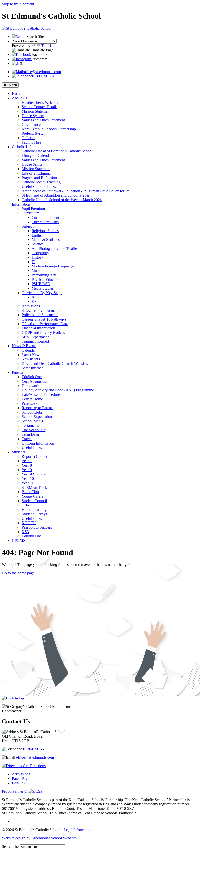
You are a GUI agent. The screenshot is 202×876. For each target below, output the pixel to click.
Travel (27, 439)
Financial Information (38, 328)
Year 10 (28, 478)
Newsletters (31, 359)
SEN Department (35, 337)
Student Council (34, 501)
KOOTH (29, 523)
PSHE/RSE (41, 284)
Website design (13, 838)
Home (16, 93)
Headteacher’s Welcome (40, 102)
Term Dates (31, 434)
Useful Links (32, 447)
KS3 (35, 297)
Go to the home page (18, 573)
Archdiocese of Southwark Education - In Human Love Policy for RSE (77, 191)
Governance (31, 124)
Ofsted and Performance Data (45, 324)
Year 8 (27, 465)
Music (36, 270)
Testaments (30, 425)
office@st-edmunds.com (42, 72)
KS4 (35, 301)
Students (18, 452)
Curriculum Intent (45, 217)
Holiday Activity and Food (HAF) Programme (58, 390)
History (37, 257)
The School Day (34, 430)
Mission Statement (36, 111)
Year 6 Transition (35, 381)
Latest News (31, 355)
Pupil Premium (33, 209)
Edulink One (32, 377)
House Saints (32, 164)
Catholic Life (22, 147)
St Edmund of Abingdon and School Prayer (55, 195)
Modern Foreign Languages (53, 266)
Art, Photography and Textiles (55, 248)
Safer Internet (32, 368)
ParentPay (20, 778)
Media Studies (43, 288)
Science (38, 244)
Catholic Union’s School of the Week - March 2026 (62, 200)
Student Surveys (34, 514)
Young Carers (32, 496)
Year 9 (27, 470)
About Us (19, 98)
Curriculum (30, 213)
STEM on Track (34, 487)
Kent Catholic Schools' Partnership (49, 129)
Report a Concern (35, 456)
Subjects (28, 226)
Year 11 (28, 483)
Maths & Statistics (46, 240)
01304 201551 (43, 76)
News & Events (24, 346)
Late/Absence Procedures (41, 394)
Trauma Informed (35, 341)
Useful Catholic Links (39, 186)
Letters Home (32, 399)
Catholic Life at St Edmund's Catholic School (57, 151)
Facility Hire (31, 142)
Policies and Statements (40, 315)
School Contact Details (39, 107)
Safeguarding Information (42, 310)
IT (33, 262)
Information (21, 204)
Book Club (30, 492)
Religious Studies (45, 231)
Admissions (31, 306)
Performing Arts (44, 275)
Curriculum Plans (45, 222)
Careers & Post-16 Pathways (44, 319)
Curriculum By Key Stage (42, 293)
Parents (17, 372)
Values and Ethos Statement (43, 120)
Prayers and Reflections (40, 178)
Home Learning (34, 509)
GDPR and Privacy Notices (43, 332)
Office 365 (30, 505)
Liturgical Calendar (37, 155)
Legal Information (78, 830)
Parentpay (29, 403)
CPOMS (18, 540)
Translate (48, 46)
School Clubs (32, 412)
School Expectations (37, 417)
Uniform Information (38, 443)
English (37, 235)
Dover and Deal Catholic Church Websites (55, 363)
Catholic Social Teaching (41, 182)
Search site (10, 847)
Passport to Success (37, 527)
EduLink (19, 783)
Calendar (29, 350)
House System (33, 116)
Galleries (28, 138)
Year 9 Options (33, 474)
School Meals (32, 421)
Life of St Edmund (36, 173)
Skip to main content (18, 4)
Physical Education (46, 279)
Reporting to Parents (37, 408)
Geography (40, 253)
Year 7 (27, 461)
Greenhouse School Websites (54, 838)
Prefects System (34, 133)
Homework (30, 386)
